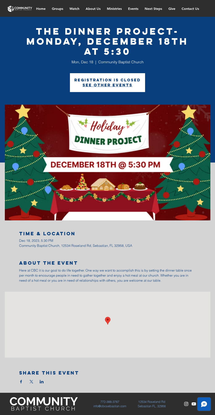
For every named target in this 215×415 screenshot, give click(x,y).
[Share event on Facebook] (21, 381)
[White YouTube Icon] (194, 404)
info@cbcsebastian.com (109, 406)
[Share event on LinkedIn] (42, 381)
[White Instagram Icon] (186, 404)
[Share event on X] (31, 381)
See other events (107, 85)
